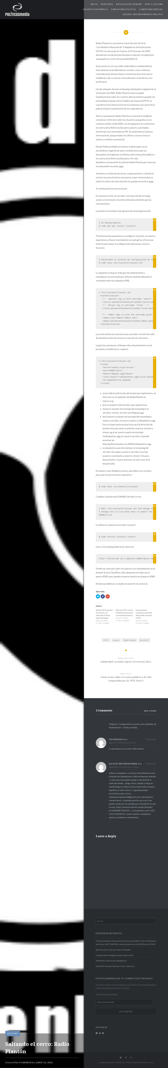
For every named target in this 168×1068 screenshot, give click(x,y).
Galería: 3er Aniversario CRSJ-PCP (143, 14)
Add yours (150, 711)
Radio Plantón (129, 640)
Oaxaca (116, 640)
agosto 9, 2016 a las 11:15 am (122, 742)
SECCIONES (12, 1033)
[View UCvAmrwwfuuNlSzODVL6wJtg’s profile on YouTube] (103, 1033)
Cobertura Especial (151, 9)
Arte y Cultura (154, 4)
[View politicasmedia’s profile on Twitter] (100, 1033)
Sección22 (144, 640)
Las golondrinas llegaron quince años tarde (114, 955)
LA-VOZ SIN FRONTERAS (123, 763)
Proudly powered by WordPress (112, 1062)
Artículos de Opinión (129, 4)
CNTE (106, 640)
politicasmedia (23, 1062)
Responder (151, 739)
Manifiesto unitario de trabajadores (111, 960)
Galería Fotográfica (95, 9)
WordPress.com (146, 1062)
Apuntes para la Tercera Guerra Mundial (113, 950)
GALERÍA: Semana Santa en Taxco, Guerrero (115, 966)
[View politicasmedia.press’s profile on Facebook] (97, 1033)
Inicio (94, 4)
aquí (121, 166)
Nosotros (107, 4)
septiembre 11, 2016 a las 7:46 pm (124, 767)
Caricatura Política (123, 9)
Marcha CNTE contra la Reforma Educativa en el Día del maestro (124, 612)
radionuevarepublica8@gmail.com (124, 797)
